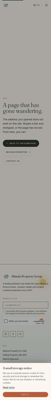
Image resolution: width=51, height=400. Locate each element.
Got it (25, 395)
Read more (9, 387)
